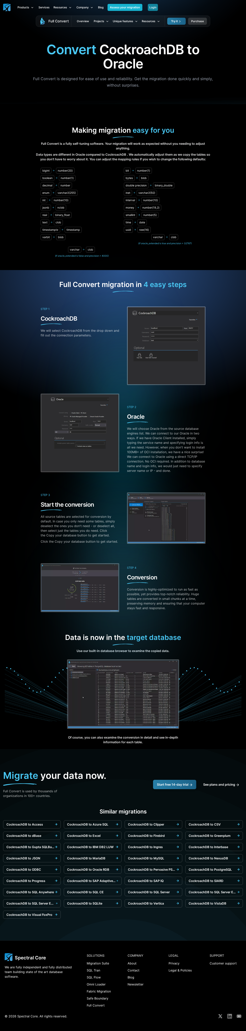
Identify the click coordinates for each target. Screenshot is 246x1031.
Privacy (174, 963)
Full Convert (58, 21)
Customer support (223, 963)
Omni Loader (96, 984)
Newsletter (136, 984)
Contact (133, 970)
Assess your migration (125, 7)
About (132, 963)
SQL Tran (93, 970)
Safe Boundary (97, 998)
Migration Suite (98, 963)
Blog (101, 7)
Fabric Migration (99, 991)
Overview (83, 21)
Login (152, 7)
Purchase (197, 21)
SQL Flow (94, 977)
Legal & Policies (180, 970)
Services (44, 7)
